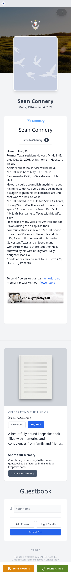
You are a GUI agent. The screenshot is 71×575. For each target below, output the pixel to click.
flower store (47, 282)
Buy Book (36, 424)
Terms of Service (45, 559)
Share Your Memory (22, 473)
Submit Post (35, 532)
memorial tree (51, 278)
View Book (17, 424)
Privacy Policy (25, 559)
